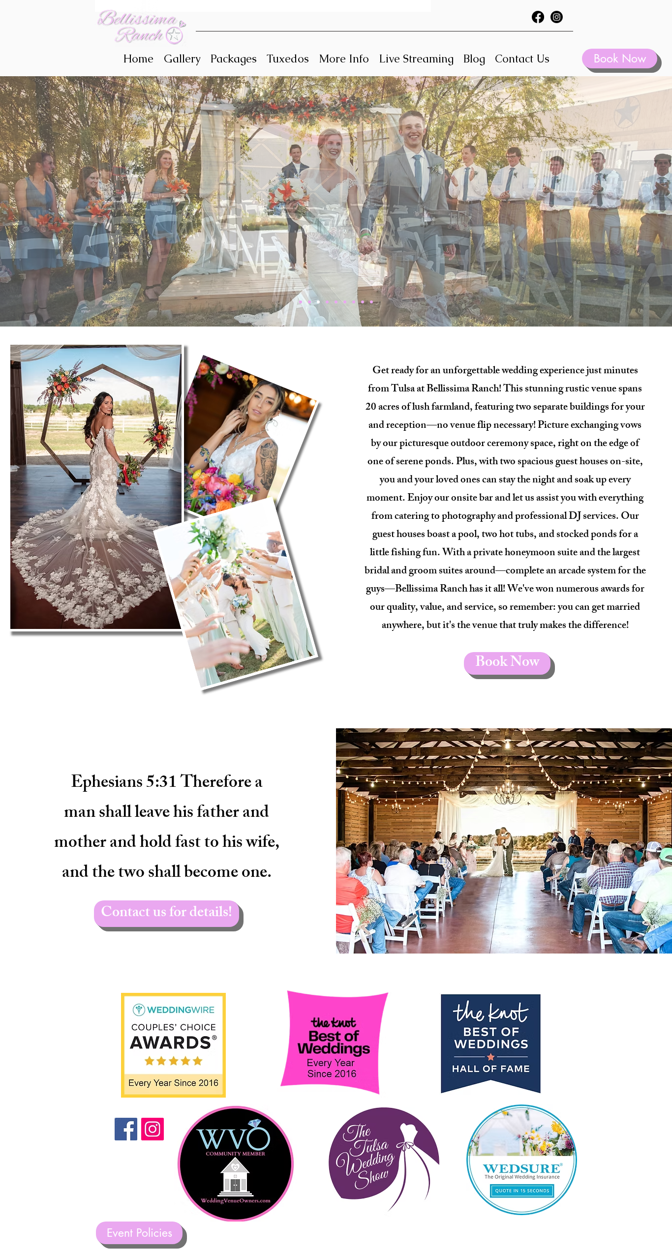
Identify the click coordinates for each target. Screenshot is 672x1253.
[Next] (617, 201)
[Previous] (55, 201)
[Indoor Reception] (318, 301)
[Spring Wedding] (336, 301)
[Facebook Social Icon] (126, 1129)
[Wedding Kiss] (371, 301)
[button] (344, 58)
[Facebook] (538, 17)
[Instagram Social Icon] (152, 1129)
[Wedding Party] (344, 301)
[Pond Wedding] (327, 301)
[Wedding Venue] (362, 301)
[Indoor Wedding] (300, 301)
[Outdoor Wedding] (309, 301)
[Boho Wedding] (353, 301)
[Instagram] (556, 17)
